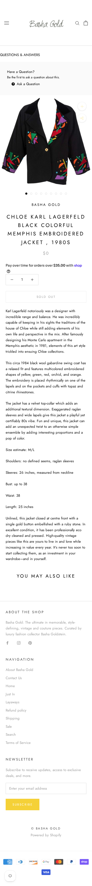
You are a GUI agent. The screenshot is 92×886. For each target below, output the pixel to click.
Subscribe (23, 804)
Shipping (13, 718)
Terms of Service (18, 742)
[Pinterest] (30, 643)
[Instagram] (19, 643)
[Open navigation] (6, 23)
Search (11, 734)
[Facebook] (7, 643)
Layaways (12, 702)
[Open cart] (86, 23)
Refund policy (16, 710)
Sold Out (46, 297)
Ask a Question (28, 84)
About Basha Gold (19, 669)
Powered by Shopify (46, 835)
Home (10, 686)
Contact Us (14, 678)
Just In (10, 694)
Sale (9, 726)
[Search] (77, 23)
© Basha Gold (46, 828)
